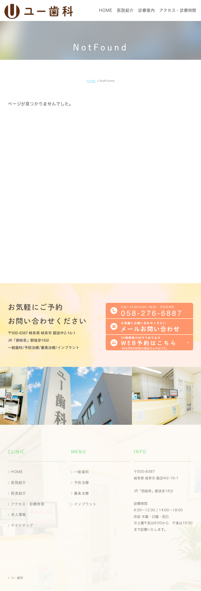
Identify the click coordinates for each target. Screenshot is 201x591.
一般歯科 (81, 472)
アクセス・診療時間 (27, 504)
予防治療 (81, 482)
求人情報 (18, 514)
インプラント (85, 504)
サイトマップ (22, 525)
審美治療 (81, 493)
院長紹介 (18, 493)
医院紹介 (18, 482)
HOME (91, 81)
